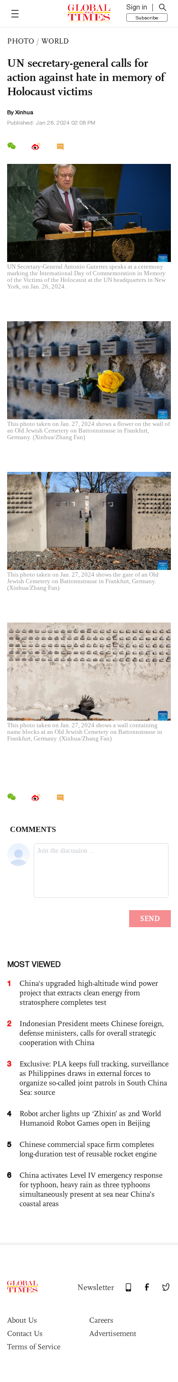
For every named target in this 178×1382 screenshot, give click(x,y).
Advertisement (112, 1333)
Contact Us (25, 1333)
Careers (101, 1320)
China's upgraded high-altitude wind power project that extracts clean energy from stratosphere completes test (88, 993)
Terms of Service (33, 1346)
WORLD (55, 40)
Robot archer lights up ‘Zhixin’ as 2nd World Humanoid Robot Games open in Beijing (90, 1118)
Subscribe (147, 17)
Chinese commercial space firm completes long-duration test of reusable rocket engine (88, 1149)
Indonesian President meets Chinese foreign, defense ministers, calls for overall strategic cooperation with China (91, 1033)
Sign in (136, 7)
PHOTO (20, 40)
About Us (22, 1320)
